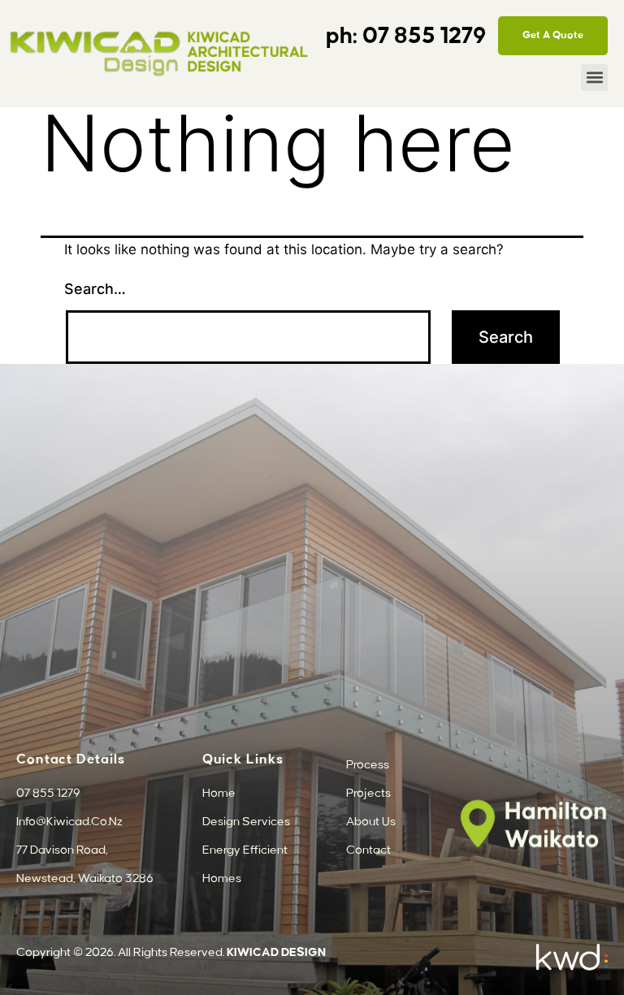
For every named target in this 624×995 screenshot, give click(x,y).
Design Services (246, 821)
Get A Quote (552, 35)
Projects (368, 793)
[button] (594, 77)
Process (367, 765)
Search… (95, 288)
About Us (371, 821)
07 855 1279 (427, 36)
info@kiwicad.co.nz (69, 821)
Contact (368, 850)
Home (219, 793)
